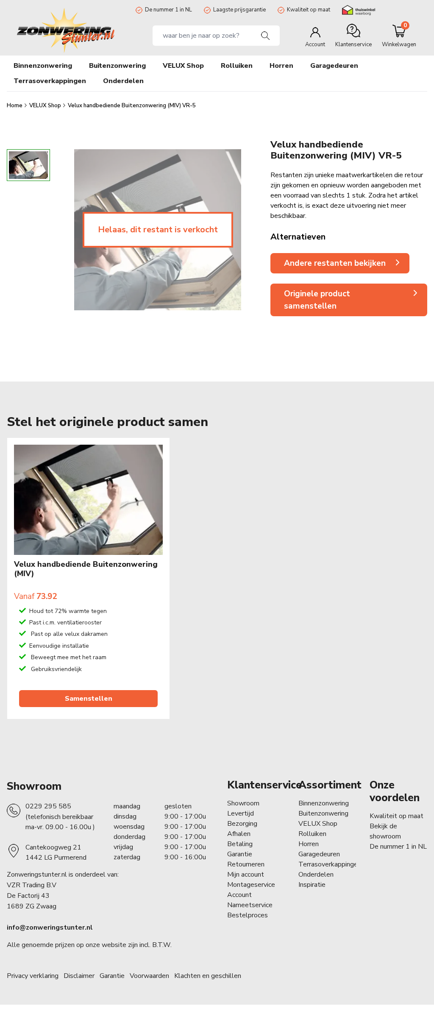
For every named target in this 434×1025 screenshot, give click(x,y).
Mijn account (245, 874)
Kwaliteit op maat (308, 10)
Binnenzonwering (323, 803)
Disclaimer (79, 975)
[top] (28, 141)
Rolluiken (312, 833)
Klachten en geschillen (207, 975)
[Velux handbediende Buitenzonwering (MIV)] (88, 500)
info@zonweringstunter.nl (50, 927)
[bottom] (28, 317)
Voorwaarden (149, 975)
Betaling (240, 844)
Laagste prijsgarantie (239, 10)
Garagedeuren (334, 65)
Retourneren (245, 864)
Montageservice (251, 884)
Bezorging (242, 823)
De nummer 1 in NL (168, 10)
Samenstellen (88, 698)
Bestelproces (247, 915)
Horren (281, 65)
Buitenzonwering (323, 813)
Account (239, 895)
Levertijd (240, 813)
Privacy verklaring (32, 975)
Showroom (34, 786)
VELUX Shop (45, 105)
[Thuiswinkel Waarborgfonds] (358, 10)
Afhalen (238, 833)
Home (15, 105)
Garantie (239, 854)
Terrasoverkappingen (329, 864)
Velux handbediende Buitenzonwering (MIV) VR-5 (132, 105)
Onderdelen (316, 874)
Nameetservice (250, 905)
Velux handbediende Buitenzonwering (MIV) (86, 569)
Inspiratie (312, 884)
